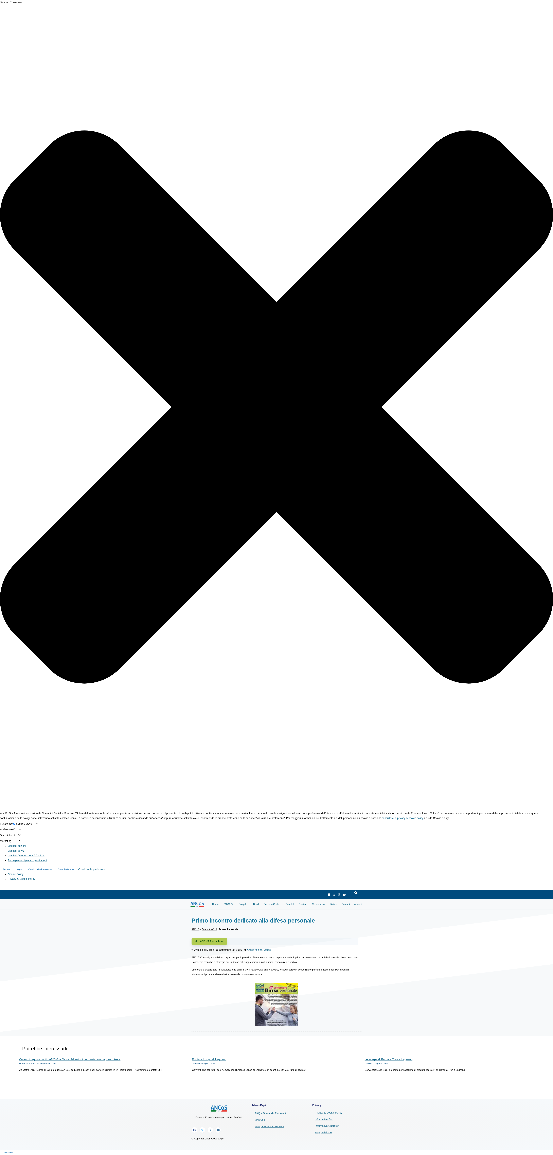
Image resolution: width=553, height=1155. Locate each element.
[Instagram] (339, 894)
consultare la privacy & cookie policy (402, 818)
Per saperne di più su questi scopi (27, 860)
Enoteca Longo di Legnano (209, 1059)
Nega (19, 869)
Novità (302, 904)
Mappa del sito (323, 1132)
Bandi (256, 904)
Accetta (6, 869)
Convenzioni (318, 904)
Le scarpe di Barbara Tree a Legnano (388, 1059)
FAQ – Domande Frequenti (270, 1113)
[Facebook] (329, 894)
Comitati (289, 904)
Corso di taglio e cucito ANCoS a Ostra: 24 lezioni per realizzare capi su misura (69, 1059)
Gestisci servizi (16, 850)
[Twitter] (334, 894)
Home (215, 904)
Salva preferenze (66, 869)
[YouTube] (344, 894)
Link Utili (260, 1119)
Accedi (358, 904)
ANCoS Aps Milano (212, 941)
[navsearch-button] (356, 893)
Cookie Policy (15, 874)
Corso (267, 949)
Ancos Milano (254, 949)
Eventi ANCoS (209, 929)
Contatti (345, 904)
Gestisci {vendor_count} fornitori (26, 855)
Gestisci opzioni (17, 845)
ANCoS (195, 929)
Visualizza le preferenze (40, 869)
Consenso (8, 1152)
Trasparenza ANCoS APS (269, 1126)
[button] (276, 408)
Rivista (333, 904)
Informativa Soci (324, 1119)
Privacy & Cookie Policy (21, 878)
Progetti (243, 904)
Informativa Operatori (327, 1125)
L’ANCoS (228, 904)
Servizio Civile (271, 904)
